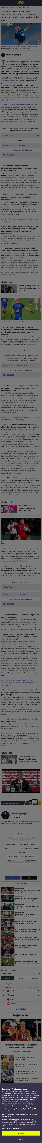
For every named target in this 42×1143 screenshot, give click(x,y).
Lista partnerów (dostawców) (11, 1128)
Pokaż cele (21, 1139)
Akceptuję (21, 1133)
